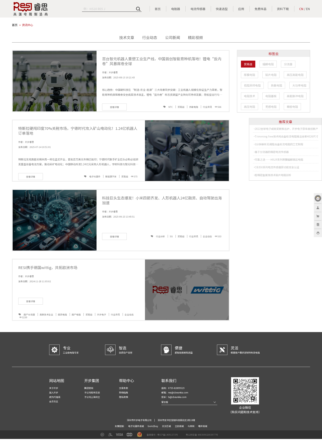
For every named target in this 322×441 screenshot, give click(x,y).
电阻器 (175, 9)
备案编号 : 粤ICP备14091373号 (162, 434)
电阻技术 (249, 96)
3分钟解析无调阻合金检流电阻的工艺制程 (279, 144)
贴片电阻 (271, 75)
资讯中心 (27, 25)
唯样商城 (202, 426)
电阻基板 (271, 96)
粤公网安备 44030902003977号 (202, 434)
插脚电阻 (268, 64)
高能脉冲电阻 (295, 96)
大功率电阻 (299, 85)
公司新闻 (172, 37)
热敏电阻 (276, 85)
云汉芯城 (166, 426)
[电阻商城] (30, 9)
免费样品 (260, 9)
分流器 (288, 64)
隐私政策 (123, 396)
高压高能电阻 (295, 75)
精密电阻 (292, 107)
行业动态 (149, 37)
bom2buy (153, 426)
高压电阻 (249, 107)
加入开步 (53, 392)
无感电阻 (271, 107)
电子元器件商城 (136, 426)
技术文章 (126, 37)
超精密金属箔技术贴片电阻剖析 (273, 175)
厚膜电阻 (249, 75)
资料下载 (283, 9)
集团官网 (88, 388)
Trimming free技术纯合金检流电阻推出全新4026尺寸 (286, 136)
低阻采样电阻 (252, 85)
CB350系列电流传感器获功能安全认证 (277, 167)
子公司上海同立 (92, 396)
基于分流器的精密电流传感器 (272, 152)
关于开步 (53, 388)
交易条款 (123, 388)
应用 (241, 9)
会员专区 (53, 401)
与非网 (191, 426)
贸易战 (248, 64)
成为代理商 (54, 396)
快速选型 (222, 9)
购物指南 (123, 392)
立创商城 (179, 426)
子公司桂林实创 (92, 392)
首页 (158, 9)
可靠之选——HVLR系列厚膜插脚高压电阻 (279, 159)
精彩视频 (195, 37)
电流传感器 (197, 9)
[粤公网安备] (183, 436)
